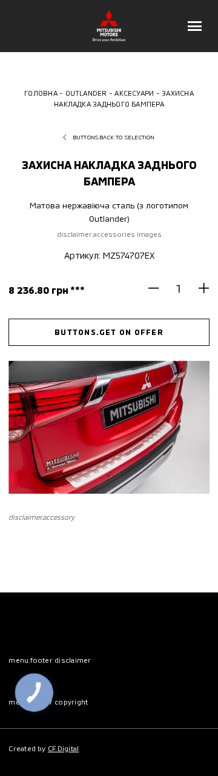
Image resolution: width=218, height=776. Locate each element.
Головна (41, 92)
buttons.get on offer (109, 332)
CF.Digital (63, 748)
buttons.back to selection (114, 137)
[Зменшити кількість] (158, 288)
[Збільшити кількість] (199, 288)
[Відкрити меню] (195, 26)
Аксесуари (134, 92)
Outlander (86, 92)
